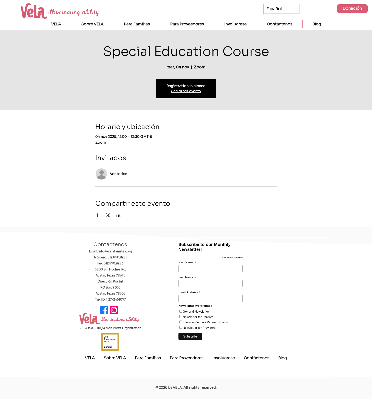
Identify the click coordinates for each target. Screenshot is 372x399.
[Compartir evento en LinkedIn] (118, 215)
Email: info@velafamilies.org (110, 251)
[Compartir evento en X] (108, 215)
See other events (186, 91)
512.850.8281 (117, 257)
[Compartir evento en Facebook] (97, 215)
